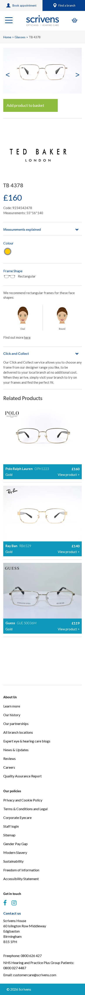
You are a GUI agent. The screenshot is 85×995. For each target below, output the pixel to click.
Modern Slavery (15, 852)
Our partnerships (16, 723)
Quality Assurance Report (22, 776)
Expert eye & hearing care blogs (26, 741)
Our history (11, 715)
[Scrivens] (42, 20)
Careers (9, 767)
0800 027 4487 (14, 968)
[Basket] (74, 20)
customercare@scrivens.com (34, 975)
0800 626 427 (31, 955)
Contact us (12, 913)
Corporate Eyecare (17, 817)
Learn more (11, 706)
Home (7, 37)
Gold (7, 251)
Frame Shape (12, 271)
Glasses (20, 37)
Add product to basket (25, 105)
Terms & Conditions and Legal (25, 809)
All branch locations (18, 732)
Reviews (9, 758)
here (27, 337)
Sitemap (9, 835)
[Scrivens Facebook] (5, 903)
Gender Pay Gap (15, 844)
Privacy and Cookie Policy (22, 800)
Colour (8, 243)
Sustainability (13, 861)
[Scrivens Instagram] (14, 903)
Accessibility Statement (21, 879)
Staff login (11, 826)
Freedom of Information (21, 870)
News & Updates (16, 750)
